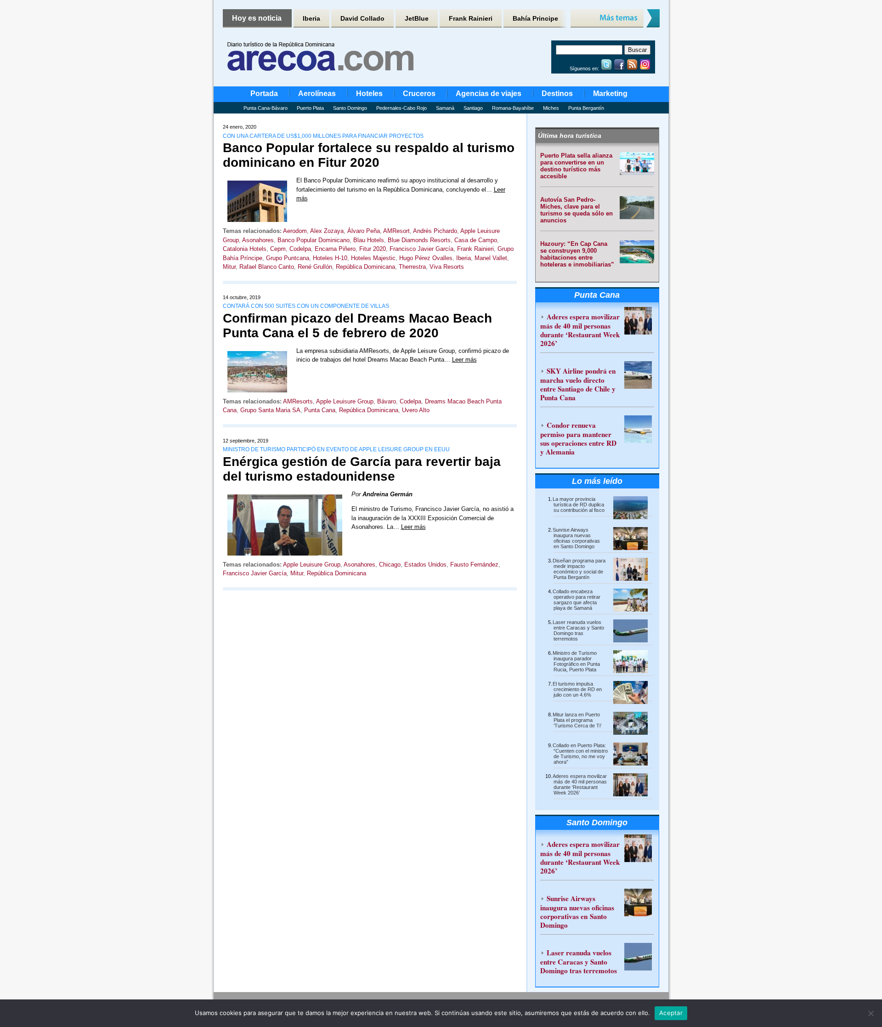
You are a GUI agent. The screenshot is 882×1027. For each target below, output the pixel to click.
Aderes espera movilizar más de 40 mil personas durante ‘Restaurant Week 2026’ (580, 330)
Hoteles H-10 (330, 258)
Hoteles (369, 93)
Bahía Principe (535, 18)
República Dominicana (365, 266)
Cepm (278, 248)
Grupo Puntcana (287, 258)
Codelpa (300, 248)
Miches (551, 108)
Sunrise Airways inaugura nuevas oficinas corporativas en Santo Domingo (576, 538)
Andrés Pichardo (435, 230)
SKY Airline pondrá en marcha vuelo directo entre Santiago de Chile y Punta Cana (578, 384)
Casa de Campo (475, 240)
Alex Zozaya (327, 230)
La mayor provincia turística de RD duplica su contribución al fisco (579, 504)
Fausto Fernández (474, 564)
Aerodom (295, 230)
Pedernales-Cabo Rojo (401, 108)
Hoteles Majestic (373, 258)
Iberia (311, 18)
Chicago (390, 564)
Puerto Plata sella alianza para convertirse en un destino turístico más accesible (576, 166)
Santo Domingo (350, 108)
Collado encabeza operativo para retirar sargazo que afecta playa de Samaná (576, 600)
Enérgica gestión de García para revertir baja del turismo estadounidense (362, 468)
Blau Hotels (368, 240)
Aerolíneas (317, 93)
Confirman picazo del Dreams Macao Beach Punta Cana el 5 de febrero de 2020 (357, 325)
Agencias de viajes (488, 93)
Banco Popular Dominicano (313, 240)
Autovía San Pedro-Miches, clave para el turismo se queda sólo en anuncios (576, 210)
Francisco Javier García (421, 248)
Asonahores (258, 240)
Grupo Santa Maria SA (270, 410)
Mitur (229, 266)
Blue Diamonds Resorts (419, 240)
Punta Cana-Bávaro (265, 108)
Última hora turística (569, 135)
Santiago (473, 108)
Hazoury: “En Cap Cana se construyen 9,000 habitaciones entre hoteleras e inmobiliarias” (577, 254)
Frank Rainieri (470, 18)
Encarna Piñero (335, 248)
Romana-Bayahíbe (513, 108)
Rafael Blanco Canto (266, 266)
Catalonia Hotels (244, 248)
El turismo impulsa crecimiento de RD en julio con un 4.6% (577, 689)
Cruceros (419, 93)
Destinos (557, 93)
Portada (264, 93)
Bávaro (386, 401)
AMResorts (298, 401)
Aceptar (671, 1012)
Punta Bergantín (586, 108)
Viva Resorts (447, 266)
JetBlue (417, 18)
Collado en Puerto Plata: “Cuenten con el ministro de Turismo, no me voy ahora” (580, 754)
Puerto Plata (310, 108)
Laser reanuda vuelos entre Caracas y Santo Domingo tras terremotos (578, 630)
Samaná (445, 108)
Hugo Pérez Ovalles (425, 258)
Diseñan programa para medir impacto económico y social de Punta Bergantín (579, 569)
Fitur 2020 (372, 248)
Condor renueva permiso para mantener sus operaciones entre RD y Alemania (578, 438)
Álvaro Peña (363, 230)
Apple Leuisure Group (344, 401)
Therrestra (412, 266)
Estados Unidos (425, 564)
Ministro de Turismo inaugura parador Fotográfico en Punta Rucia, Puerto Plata (576, 661)
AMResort (396, 230)
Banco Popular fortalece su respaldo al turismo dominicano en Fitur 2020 (368, 155)
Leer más (464, 359)
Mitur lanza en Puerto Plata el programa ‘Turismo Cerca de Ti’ (577, 720)
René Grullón (315, 266)
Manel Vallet (491, 258)
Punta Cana (319, 410)
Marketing (610, 93)
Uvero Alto (416, 410)
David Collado (362, 18)
